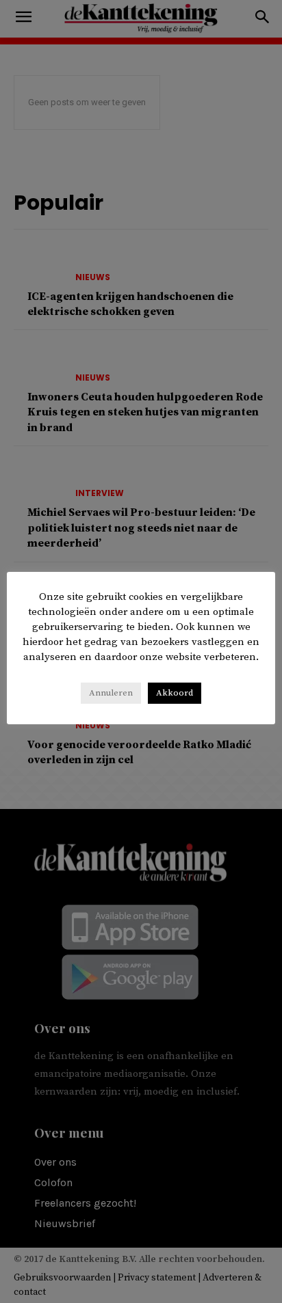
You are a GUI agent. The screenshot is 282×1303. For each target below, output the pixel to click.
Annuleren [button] (111, 692)
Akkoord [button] (174, 692)
